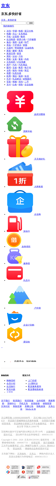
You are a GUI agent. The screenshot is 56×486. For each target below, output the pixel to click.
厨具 (19, 53)
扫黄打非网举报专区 (43, 472)
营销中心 (11, 403)
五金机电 (29, 48)
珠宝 (26, 70)
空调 (15, 31)
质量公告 (29, 406)
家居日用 (11, 53)
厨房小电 (21, 39)
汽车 (15, 65)
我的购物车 (8, 26)
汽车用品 (22, 65)
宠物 (25, 45)
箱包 (15, 70)
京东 (5, 5)
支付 (9, 84)
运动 (15, 56)
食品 (9, 42)
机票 (9, 76)
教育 (20, 67)
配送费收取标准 (35, 389)
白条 (15, 84)
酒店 (15, 76)
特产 (26, 42)
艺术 (9, 79)
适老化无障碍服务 (21, 477)
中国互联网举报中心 (13, 472)
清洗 (20, 82)
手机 (9, 36)
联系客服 (29, 401)
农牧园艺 (27, 79)
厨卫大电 (28, 31)
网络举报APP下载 (28, 472)
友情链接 (35, 403)
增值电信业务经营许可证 (37, 448)
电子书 (27, 67)
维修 (15, 82)
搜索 (30, 23)
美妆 (9, 45)
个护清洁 (17, 45)
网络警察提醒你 (28, 467)
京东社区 (5, 406)
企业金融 (28, 84)
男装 (9, 59)
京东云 (32, 454)
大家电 (10, 392)
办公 (15, 34)
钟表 (20, 70)
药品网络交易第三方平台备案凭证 (30, 423)
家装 (9, 51)
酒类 (15, 42)
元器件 (10, 48)
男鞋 (9, 56)
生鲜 (20, 42)
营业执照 (17, 448)
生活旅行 (11, 386)
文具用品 (22, 34)
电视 (20, 31)
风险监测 (17, 406)
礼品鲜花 (17, 79)
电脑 (9, 34)
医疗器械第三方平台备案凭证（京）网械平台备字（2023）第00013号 (28, 446)
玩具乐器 (17, 73)
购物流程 (11, 380)
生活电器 (11, 39)
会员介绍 (11, 383)
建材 (15, 51)
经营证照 (36, 443)
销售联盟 (47, 403)
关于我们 (5, 401)
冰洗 (9, 31)
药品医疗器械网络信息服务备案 (23, 421)
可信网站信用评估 (13, 467)
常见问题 (11, 389)
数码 (23, 36)
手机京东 (23, 403)
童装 (20, 59)
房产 (9, 65)
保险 (20, 84)
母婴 (9, 73)
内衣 (26, 59)
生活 (26, 76)
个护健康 (31, 39)
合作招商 (41, 401)
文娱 (15, 67)
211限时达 (33, 383)
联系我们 (17, 401)
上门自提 (32, 380)
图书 (9, 67)
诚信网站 (43, 467)
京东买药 (11, 62)
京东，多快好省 (8, 20)
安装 (9, 82)
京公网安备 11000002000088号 (16, 418)
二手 (26, 82)
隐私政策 (41, 406)
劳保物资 (19, 48)
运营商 (16, 36)
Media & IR (31, 409)
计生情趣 (21, 62)
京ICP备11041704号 (43, 418)
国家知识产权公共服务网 (33, 477)
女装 (15, 59)
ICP (3, 421)
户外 (20, 56)
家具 (20, 51)
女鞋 (9, 70)
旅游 (20, 76)
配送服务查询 (34, 386)
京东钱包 (22, 454)
